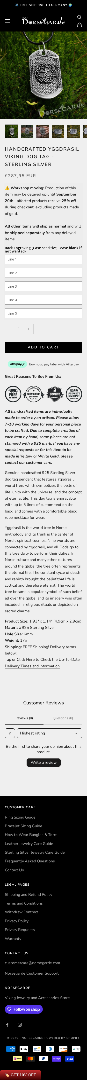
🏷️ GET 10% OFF (20, 1075)
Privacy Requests (20, 929)
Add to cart (43, 347)
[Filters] (10, 733)
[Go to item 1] (11, 131)
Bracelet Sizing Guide (23, 826)
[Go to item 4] (58, 131)
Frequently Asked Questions (30, 861)
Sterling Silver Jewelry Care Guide (35, 852)
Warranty (13, 938)
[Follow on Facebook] (7, 1024)
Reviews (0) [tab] (24, 718)
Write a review (44, 762)
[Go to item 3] (42, 131)
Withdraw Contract (21, 912)
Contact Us (14, 870)
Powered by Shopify (62, 1038)
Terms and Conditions (24, 903)
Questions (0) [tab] (63, 718)
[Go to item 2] (27, 131)
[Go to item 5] (73, 131)
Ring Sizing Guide (20, 817)
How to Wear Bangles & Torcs (31, 834)
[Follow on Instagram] (19, 1024)
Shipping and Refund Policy (28, 894)
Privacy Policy (17, 921)
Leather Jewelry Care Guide (29, 843)
